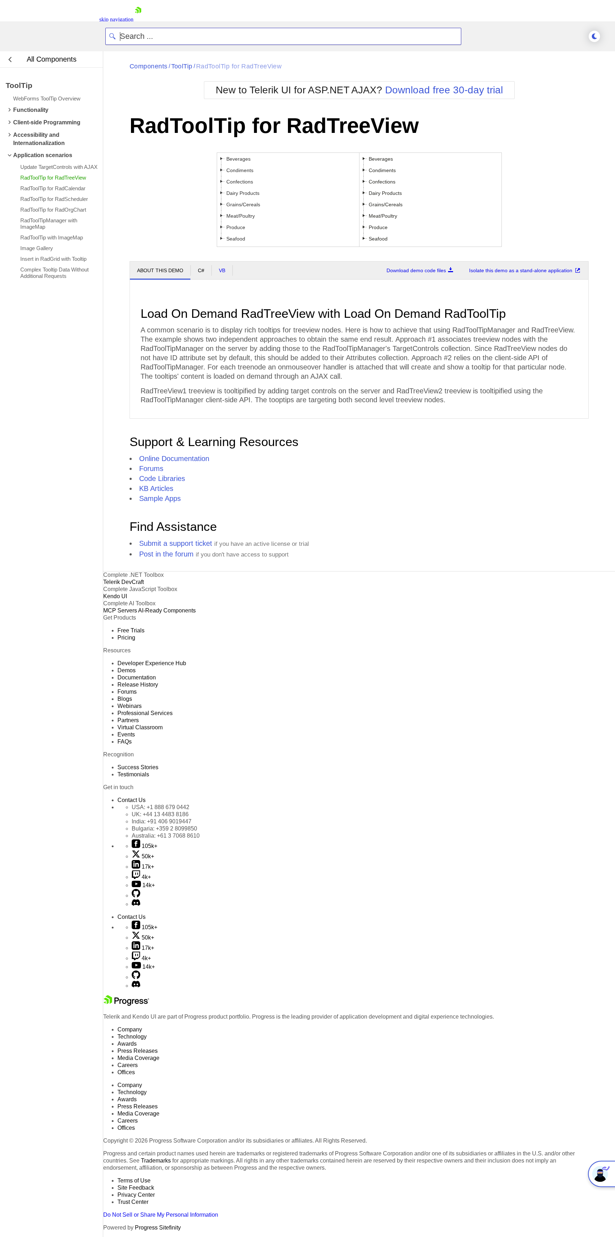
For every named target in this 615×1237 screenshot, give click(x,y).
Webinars (129, 706)
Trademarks (156, 1161)
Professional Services (145, 713)
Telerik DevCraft (123, 582)
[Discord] (136, 904)
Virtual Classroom (140, 727)
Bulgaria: (164, 828)
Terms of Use (134, 1181)
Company (129, 1029)
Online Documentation (174, 458)
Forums (151, 468)
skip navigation (116, 19)
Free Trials (130, 630)
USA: (160, 807)
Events (126, 734)
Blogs (124, 699)
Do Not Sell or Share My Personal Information (160, 1215)
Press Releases (137, 1051)
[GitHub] (136, 895)
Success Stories (137, 767)
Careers (127, 1065)
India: (161, 821)
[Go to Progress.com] (126, 1004)
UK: (160, 814)
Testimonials (133, 774)
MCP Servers (120, 610)
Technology (132, 1037)
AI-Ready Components (167, 610)
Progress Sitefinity (158, 1228)
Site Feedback (135, 1188)
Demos (126, 670)
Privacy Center (136, 1195)
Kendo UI (115, 596)
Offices (126, 1072)
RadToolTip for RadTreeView (239, 66)
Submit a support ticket (175, 543)
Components (149, 66)
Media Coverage (138, 1058)
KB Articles (156, 488)
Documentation (136, 677)
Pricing (126, 638)
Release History (137, 685)
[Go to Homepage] (138, 19)
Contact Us (131, 800)
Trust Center (132, 1202)
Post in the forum (166, 554)
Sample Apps (160, 498)
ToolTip (182, 66)
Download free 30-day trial (444, 89)
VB (222, 270)
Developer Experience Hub (151, 663)
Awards (127, 1044)
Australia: (166, 836)
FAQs (124, 742)
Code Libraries (162, 478)
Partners (128, 720)
